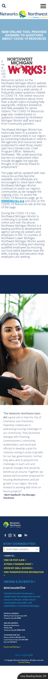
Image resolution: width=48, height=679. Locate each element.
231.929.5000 (23, 640)
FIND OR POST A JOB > (15, 560)
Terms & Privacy (24, 662)
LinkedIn (26, 535)
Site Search (4, 6)
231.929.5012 (12, 642)
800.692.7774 (20, 637)
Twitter (14, 535)
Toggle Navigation (43, 6)
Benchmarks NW (14, 587)
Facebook (5, 535)
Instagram (10, 535)
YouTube (20, 535)
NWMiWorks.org (12, 201)
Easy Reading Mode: (33, 676)
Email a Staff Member (12, 647)
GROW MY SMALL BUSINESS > (18, 568)
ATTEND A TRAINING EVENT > (18, 564)
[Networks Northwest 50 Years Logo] (23, 14)
